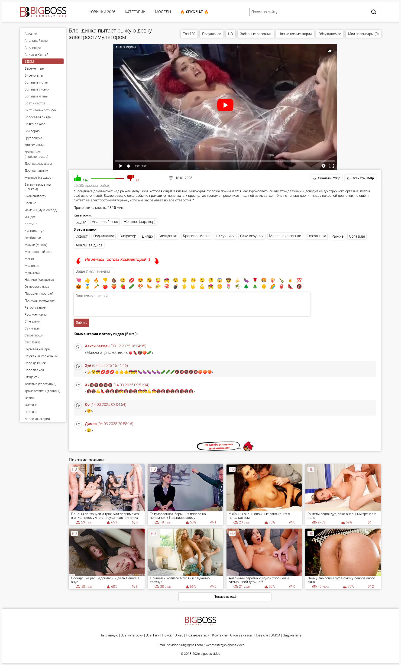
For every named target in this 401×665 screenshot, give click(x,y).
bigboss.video (210, 653)
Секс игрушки (252, 236)
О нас (179, 635)
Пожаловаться (198, 635)
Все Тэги (152, 635)
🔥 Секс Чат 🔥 (194, 12)
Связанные (316, 236)
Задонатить (292, 635)
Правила (261, 635)
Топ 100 (189, 34)
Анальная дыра (89, 245)
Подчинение (103, 236)
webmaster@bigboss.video (225, 645)
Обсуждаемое (330, 34)
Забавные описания (256, 34)
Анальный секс (105, 222)
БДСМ (81, 222)
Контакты (220, 635)
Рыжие (337, 236)
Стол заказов (241, 635)
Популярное (211, 34)
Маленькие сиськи (285, 236)
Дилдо (147, 236)
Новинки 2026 (102, 12)
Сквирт (82, 236)
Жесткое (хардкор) (139, 222)
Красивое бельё (196, 236)
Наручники (225, 236)
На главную (109, 635)
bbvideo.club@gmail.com (185, 645)
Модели (163, 12)
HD (230, 34)
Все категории (132, 635)
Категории (135, 12)
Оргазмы (357, 236)
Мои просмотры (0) (363, 34)
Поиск (167, 635)
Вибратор (128, 236)
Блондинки (167, 236)
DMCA (275, 635)
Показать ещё (224, 596)
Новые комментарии (295, 34)
